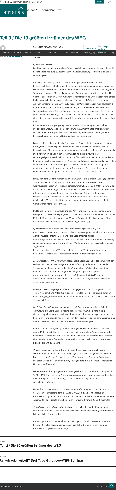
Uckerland (39, 52)
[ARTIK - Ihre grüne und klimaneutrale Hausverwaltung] (105, 53)
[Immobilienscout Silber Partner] (90, 53)
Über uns (6, 52)
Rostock (27, 52)
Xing (20, 486)
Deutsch (99, 2)
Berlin (16, 52)
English (109, 2)
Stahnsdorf (52, 52)
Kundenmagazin (71, 52)
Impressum (101, 486)
